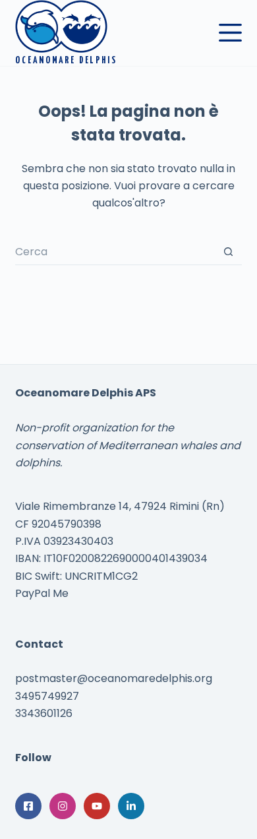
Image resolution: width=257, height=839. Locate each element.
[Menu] (230, 32)
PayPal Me (42, 593)
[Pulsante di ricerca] (228, 252)
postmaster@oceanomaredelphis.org (113, 678)
